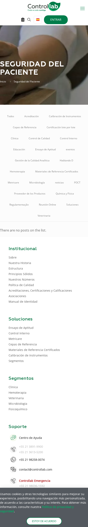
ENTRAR (55, 19)
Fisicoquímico (18, 409)
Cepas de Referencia (24, 127)
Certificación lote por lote (61, 127)
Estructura (16, 268)
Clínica (14, 138)
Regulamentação (19, 204)
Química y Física (65, 193)
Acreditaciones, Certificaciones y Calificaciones (40, 290)
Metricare (13, 182)
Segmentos (16, 361)
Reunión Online (47, 204)
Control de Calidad (39, 138)
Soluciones (72, 204)
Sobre (13, 257)
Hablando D (66, 160)
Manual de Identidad (23, 301)
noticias (59, 182)
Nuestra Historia (20, 263)
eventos (70, 149)
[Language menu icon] (38, 20)
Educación (19, 149)
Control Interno (68, 138)
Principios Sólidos (21, 274)
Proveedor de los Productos (29, 193)
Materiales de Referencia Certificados (56, 171)
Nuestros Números (22, 279)
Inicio (3, 81)
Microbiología (37, 182)
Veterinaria (44, 215)
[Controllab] (44, 6)
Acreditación (31, 116)
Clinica (13, 387)
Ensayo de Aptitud (45, 149)
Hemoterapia (17, 171)
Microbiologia (18, 404)
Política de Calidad (21, 285)
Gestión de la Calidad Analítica (32, 160)
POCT (77, 182)
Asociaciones (17, 296)
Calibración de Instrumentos (65, 116)
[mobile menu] (82, 8)
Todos (10, 116)
